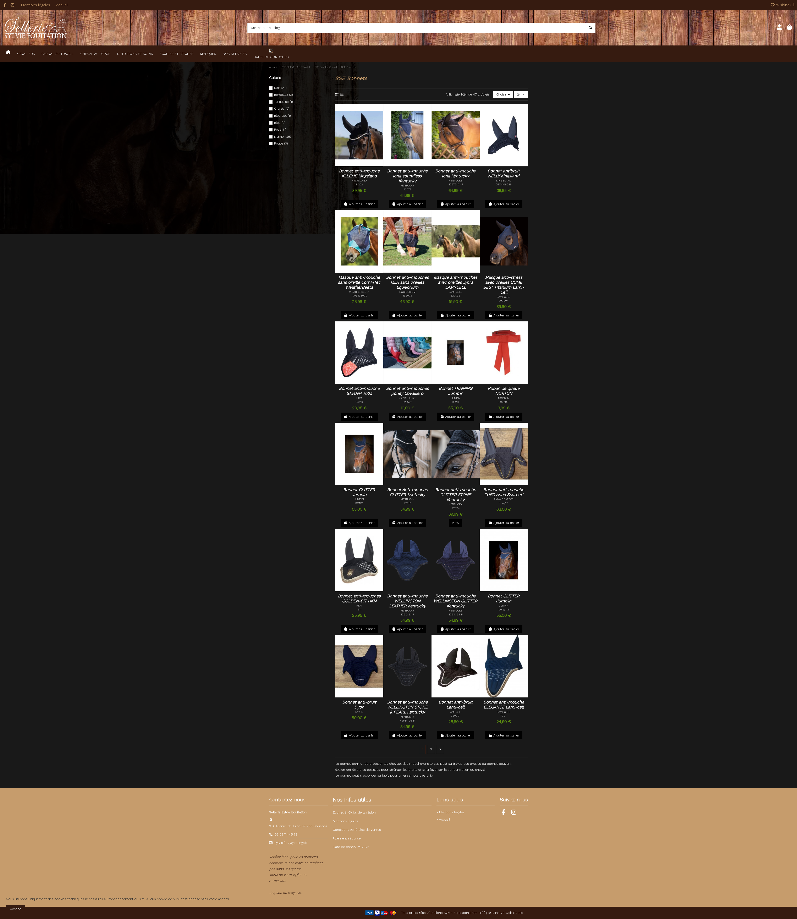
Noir (280, 88)
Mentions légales (36, 5)
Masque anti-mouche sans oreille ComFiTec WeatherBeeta (359, 282)
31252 (359, 184)
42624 (456, 508)
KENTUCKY (407, 185)
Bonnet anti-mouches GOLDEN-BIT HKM (359, 598)
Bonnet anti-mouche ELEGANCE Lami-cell (503, 704)
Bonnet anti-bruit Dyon (359, 704)
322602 (407, 401)
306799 (504, 401)
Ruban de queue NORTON (504, 391)
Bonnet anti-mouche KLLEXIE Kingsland (359, 173)
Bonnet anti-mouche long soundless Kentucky (407, 175)
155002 (407, 295)
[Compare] (364, 161)
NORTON (503, 398)
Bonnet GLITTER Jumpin (359, 492)
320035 (455, 295)
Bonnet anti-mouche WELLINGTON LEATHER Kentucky (407, 600)
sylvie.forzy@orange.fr (291, 843)
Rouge (281, 143)
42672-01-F (455, 184)
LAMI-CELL (455, 291)
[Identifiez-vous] (779, 28)
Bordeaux (283, 95)
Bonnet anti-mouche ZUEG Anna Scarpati (503, 492)
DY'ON (359, 711)
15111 (359, 609)
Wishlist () (785, 5)
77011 (503, 715)
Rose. (280, 129)
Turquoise (283, 102)
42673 (407, 189)
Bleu (279, 123)
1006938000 (359, 295)
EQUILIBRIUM (407, 291)
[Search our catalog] (590, 28)
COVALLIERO (407, 398)
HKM (359, 398)
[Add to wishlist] (356, 161)
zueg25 (503, 503)
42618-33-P (455, 614)
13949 (359, 401)
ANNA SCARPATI (503, 499)
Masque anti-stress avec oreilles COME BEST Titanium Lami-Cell (503, 285)
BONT (455, 401)
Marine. (282, 136)
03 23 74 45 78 (286, 834)
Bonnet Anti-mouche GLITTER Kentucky (407, 492)
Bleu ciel (282, 116)
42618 (407, 503)
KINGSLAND (359, 180)
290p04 (504, 300)
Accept (15, 909)
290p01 (455, 715)
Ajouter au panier (362, 204)
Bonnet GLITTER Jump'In (504, 598)
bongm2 (504, 609)
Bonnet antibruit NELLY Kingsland (504, 173)
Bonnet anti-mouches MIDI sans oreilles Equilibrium (407, 282)
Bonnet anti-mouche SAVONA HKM (359, 391)
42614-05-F (407, 720)
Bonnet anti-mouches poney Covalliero (407, 391)
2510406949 (504, 184)
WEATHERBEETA (359, 291)
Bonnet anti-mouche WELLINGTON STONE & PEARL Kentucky (407, 707)
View (455, 523)
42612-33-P (407, 614)
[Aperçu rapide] (359, 168)
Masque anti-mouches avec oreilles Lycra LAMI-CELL (455, 282)
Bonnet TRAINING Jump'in (455, 391)
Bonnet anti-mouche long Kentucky (455, 173)
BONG (359, 503)
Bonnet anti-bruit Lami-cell (456, 704)
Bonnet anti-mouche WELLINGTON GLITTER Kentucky (455, 600)
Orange (281, 108)
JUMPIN (455, 398)
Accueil (62, 5)
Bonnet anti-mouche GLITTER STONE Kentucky (455, 494)
